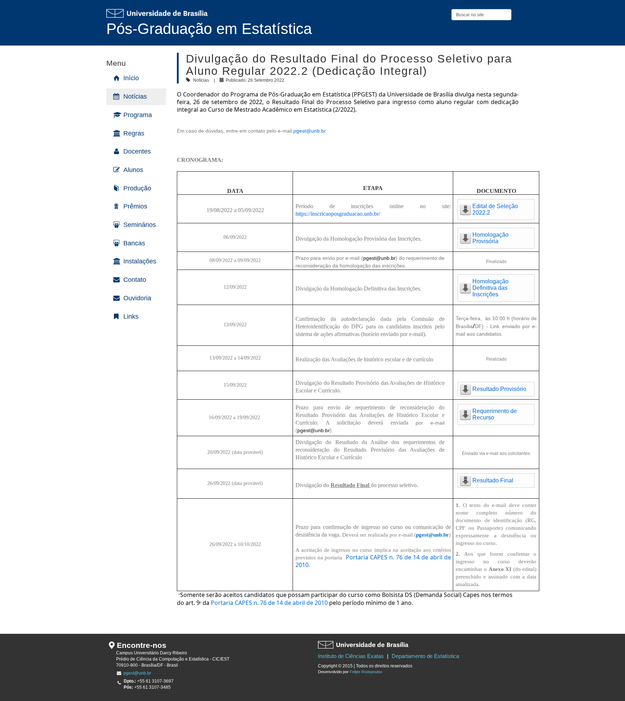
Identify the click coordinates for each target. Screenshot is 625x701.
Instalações (139, 261)
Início (131, 78)
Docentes (137, 151)
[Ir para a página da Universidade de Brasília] (157, 13)
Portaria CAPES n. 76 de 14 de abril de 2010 (269, 603)
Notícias (135, 96)
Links (131, 316)
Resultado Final (492, 480)
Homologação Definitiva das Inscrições (490, 287)
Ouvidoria (137, 298)
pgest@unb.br (309, 131)
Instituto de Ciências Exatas (351, 656)
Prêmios (135, 206)
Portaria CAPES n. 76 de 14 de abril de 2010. (373, 561)
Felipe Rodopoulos (366, 672)
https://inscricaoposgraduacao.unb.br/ (338, 214)
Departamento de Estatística (425, 656)
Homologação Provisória (490, 238)
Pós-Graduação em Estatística (209, 28)
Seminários (139, 224)
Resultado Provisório (499, 389)
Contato (134, 279)
